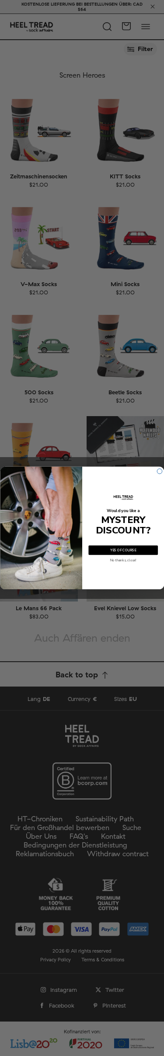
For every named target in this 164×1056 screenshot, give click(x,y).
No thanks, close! (123, 560)
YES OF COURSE (123, 550)
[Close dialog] (159, 471)
